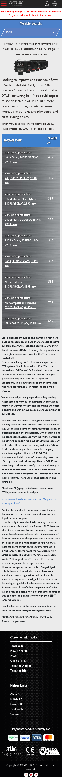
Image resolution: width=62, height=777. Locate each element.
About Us (16, 694)
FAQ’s (14, 655)
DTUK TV (16, 699)
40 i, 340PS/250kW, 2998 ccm (21, 178)
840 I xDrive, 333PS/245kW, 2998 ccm (22, 240)
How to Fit (16, 704)
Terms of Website (20, 665)
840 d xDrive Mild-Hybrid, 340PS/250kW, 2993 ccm (21, 199)
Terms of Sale (18, 670)
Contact (14, 714)
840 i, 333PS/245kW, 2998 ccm (21, 261)
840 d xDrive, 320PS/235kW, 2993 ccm (23, 219)
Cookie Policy (18, 660)
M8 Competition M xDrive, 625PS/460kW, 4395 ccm (21, 302)
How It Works (18, 650)
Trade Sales (16, 646)
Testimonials (17, 709)
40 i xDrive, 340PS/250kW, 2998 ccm (21, 157)
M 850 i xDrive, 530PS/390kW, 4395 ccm (20, 282)
